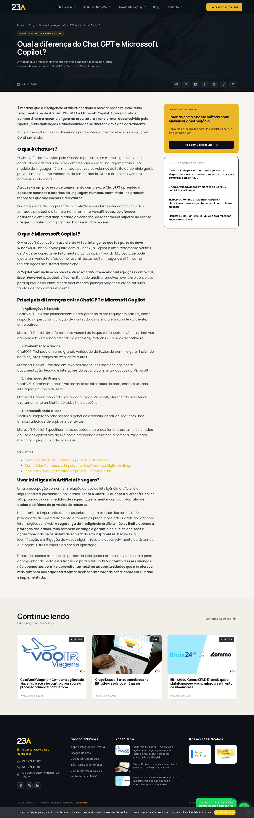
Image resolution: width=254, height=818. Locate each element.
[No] (248, 812)
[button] (177, 84)
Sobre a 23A (64, 7)
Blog (156, 7)
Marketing (46, 33)
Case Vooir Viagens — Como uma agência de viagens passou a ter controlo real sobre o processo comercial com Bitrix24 (200, 174)
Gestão (33, 33)
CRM (23, 33)
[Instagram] (29, 785)
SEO (58, 33)
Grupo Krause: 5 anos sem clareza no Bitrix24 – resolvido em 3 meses (121, 682)
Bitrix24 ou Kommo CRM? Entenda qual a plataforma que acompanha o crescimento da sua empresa (200, 203)
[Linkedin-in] (37, 785)
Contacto (173, 7)
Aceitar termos (225, 812)
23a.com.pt (81, 802)
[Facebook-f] (20, 785)
